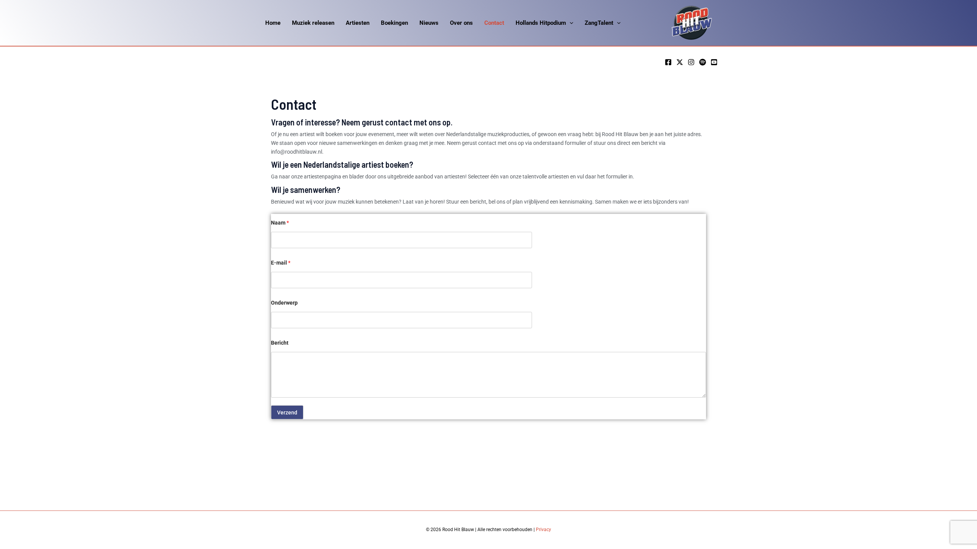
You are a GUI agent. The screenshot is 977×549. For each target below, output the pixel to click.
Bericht (280, 343)
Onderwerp (284, 303)
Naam (280, 223)
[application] (569, 22)
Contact (494, 22)
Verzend (287, 412)
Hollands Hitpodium (541, 22)
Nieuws (429, 22)
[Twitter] (679, 62)
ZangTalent (599, 22)
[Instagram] (691, 62)
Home (273, 22)
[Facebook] (668, 62)
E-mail (280, 263)
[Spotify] (702, 62)
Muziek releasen (313, 22)
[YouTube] (714, 62)
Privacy (543, 529)
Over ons (461, 22)
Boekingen (394, 22)
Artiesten (357, 22)
